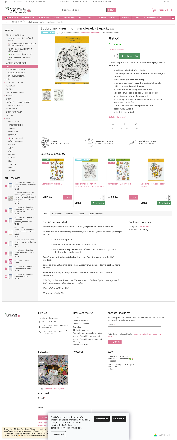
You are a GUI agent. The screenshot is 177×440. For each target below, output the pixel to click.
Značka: (110, 32)
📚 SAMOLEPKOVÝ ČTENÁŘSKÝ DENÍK (20, 39)
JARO (10, 148)
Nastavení (58, 434)
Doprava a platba (80, 2)
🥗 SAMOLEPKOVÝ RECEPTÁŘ (20, 54)
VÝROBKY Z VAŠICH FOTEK (16, 63)
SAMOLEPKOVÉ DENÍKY (15, 35)
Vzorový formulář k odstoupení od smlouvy (87, 340)
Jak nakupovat (79, 327)
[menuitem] (19, 18)
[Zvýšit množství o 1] (117, 54)
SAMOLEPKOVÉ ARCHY (17, 69)
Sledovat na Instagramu (55, 389)
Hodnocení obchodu (102, 2)
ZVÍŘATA (11, 171)
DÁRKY (8, 99)
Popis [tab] (45, 214)
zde (80, 427)
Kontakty (64, 2)
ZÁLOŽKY (9, 89)
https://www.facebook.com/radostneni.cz (55, 326)
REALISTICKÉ (13, 131)
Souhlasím (119, 418)
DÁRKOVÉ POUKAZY (14, 112)
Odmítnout (102, 418)
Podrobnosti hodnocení (90, 33)
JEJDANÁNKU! (11, 108)
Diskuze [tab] (69, 214)
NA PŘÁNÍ (9, 115)
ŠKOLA (11, 167)
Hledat (111, 10)
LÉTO (10, 151)
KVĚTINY (11, 144)
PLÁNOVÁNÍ (10, 86)
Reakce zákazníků (80, 345)
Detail (67, 197)
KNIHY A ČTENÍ (14, 122)
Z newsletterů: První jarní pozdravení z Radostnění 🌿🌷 (120, 357)
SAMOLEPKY (11, 66)
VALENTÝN (12, 164)
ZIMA (10, 161)
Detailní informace (117, 117)
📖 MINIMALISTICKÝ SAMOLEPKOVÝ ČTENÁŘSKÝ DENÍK (22, 45)
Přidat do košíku (131, 56)
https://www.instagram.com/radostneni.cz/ (54, 332)
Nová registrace (45, 422)
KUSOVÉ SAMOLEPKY (16, 76)
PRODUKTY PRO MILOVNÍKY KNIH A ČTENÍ (20, 58)
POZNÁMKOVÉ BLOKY (14, 82)
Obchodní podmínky (81, 330)
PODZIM (11, 154)
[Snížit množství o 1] (117, 57)
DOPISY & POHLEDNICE (15, 92)
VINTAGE (11, 128)
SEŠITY (8, 79)
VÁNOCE (11, 157)
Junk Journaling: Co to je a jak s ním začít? (121, 365)
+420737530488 (49, 321)
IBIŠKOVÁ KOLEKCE (15, 141)
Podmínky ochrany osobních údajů (87, 333)
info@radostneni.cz (50, 318)
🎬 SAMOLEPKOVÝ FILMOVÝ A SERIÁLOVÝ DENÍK (20, 50)
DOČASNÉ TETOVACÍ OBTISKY (18, 102)
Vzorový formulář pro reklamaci (86, 336)
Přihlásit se (115, 342)
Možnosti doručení (116, 50)
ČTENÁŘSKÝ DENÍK (15, 125)
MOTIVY (9, 118)
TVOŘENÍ (9, 95)
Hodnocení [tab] (57, 214)
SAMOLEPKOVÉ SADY (16, 73)
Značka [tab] (81, 214)
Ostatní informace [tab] (96, 214)
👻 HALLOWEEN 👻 (15, 138)
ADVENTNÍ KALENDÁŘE (14, 105)
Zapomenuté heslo (46, 425)
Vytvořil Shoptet (165, 435)
